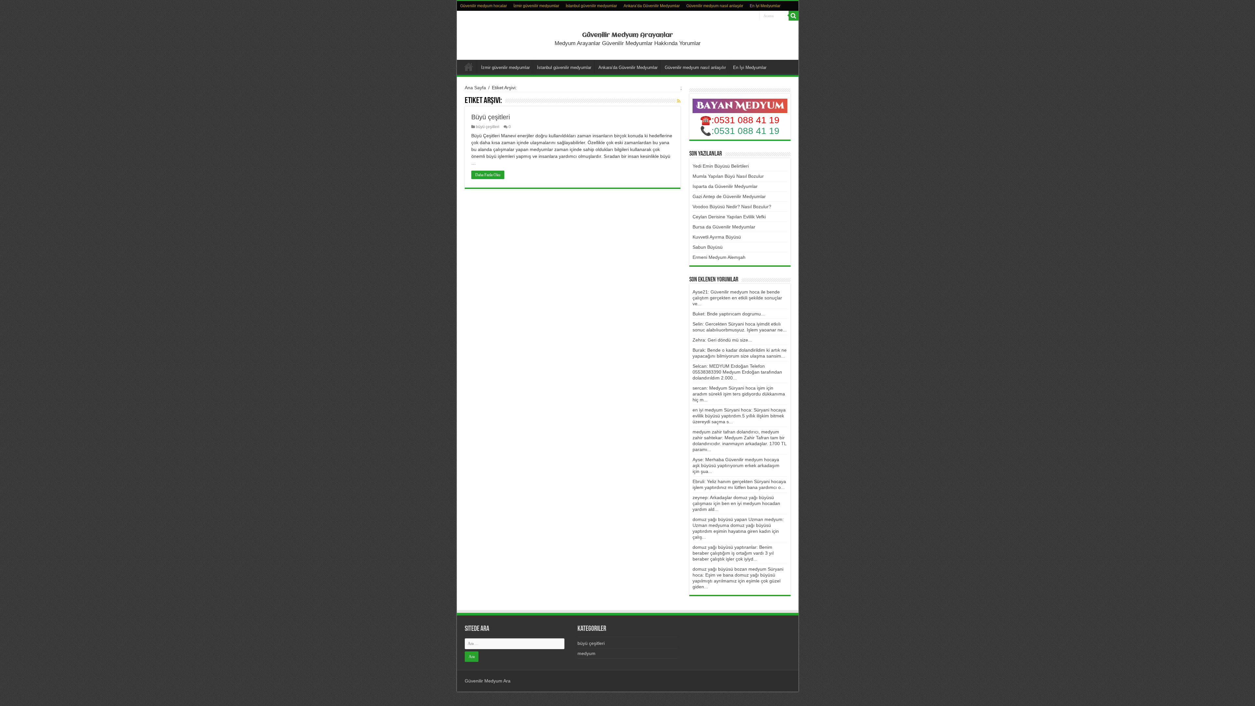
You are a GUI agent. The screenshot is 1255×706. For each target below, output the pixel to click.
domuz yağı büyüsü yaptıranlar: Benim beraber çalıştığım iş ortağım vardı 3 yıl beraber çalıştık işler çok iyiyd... (733, 553)
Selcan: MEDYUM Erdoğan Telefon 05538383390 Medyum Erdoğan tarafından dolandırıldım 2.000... (737, 371)
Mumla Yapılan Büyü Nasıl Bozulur (728, 176)
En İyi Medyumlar (765, 6)
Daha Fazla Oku (487, 175)
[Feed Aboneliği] (678, 101)
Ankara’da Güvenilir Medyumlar (652, 6)
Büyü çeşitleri (490, 117)
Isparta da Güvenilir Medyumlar (725, 186)
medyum (586, 653)
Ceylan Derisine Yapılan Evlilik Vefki (729, 216)
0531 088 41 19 (746, 131)
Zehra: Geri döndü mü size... (722, 340)
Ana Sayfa (475, 87)
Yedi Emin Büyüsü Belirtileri (721, 166)
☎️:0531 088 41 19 (739, 120)
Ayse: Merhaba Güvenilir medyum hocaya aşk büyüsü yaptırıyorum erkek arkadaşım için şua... (736, 465)
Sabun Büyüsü (708, 247)
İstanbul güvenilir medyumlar (591, 6)
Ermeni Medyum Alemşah (719, 257)
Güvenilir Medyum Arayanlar (627, 35)
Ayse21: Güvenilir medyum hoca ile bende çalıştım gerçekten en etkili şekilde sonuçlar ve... (737, 297)
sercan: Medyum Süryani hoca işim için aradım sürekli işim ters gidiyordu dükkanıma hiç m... (739, 393)
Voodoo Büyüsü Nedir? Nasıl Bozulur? (732, 206)
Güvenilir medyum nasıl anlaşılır (714, 6)
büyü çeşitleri (487, 127)
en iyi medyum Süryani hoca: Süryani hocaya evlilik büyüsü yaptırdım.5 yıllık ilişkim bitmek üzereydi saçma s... (739, 415)
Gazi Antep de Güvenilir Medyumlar (729, 196)
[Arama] (793, 16)
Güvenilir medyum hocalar (483, 6)
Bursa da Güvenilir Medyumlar (724, 226)
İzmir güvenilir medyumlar (536, 6)
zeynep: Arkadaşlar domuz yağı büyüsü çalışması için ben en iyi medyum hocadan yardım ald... (736, 503)
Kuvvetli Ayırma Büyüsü (717, 237)
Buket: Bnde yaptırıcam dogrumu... (729, 313)
